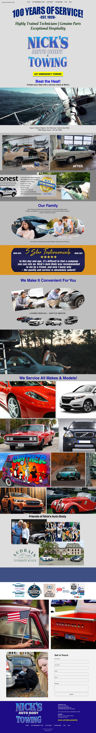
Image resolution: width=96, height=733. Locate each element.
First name (57, 642)
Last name (57, 648)
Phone (56, 661)
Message (56, 667)
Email (56, 655)
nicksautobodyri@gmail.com (64, 691)
